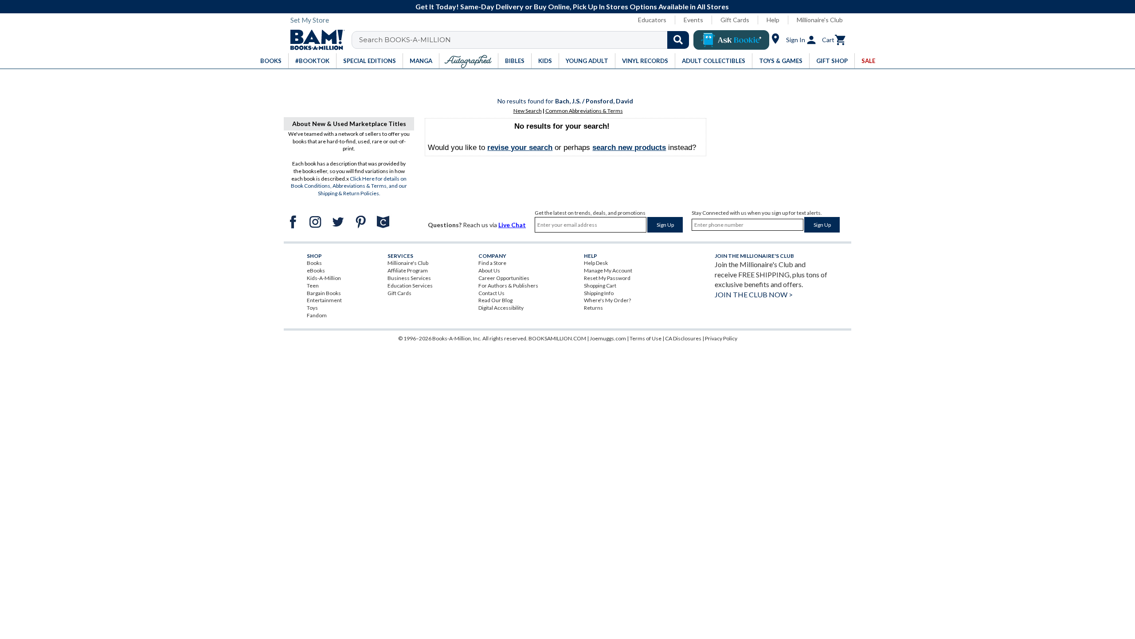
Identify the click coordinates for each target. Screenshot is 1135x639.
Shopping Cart (600, 285)
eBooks (316, 270)
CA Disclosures (683, 338)
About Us (489, 270)
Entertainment (324, 300)
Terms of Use (645, 338)
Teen (313, 285)
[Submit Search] (678, 40)
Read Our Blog (495, 300)
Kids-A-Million (324, 278)
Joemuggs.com (608, 338)
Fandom (317, 315)
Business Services (409, 278)
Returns (593, 307)
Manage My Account (608, 270)
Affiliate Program (407, 270)
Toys (312, 307)
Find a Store (492, 263)
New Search (527, 110)
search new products (629, 147)
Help (773, 20)
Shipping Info (599, 293)
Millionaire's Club (820, 20)
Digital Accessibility (501, 307)
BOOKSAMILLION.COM (557, 338)
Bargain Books (324, 293)
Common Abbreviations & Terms (584, 110)
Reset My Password (607, 278)
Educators (652, 20)
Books (314, 263)
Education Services (410, 285)
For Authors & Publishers (508, 285)
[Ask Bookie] (731, 40)
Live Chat (512, 225)
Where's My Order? (607, 300)
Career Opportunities (503, 278)
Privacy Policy (721, 338)
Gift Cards (734, 20)
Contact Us (491, 293)
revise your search (519, 147)
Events (693, 20)
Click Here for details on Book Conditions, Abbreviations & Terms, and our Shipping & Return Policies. (349, 186)
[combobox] (526, 40)
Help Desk (596, 263)
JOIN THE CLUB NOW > (754, 294)
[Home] (314, 40)
